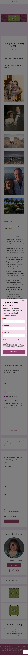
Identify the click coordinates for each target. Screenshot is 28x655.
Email (4, 318)
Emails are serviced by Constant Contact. (14, 347)
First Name (6, 325)
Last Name (6, 332)
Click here (14, 351)
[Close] (23, 300)
